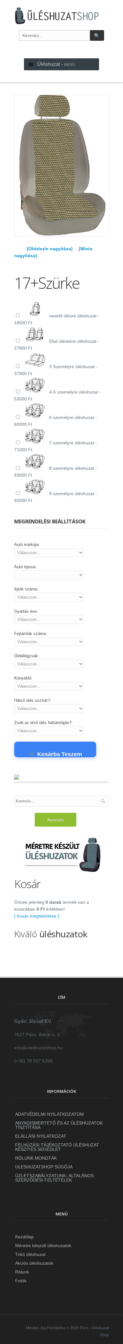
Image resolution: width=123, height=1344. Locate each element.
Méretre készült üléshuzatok (43, 1245)
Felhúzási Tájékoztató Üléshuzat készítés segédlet (57, 1147)
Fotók (20, 1280)
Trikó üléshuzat (30, 1254)
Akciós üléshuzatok (34, 1263)
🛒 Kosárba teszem (55, 754)
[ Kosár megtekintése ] (36, 915)
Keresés (55, 819)
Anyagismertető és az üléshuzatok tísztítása (59, 1125)
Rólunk (22, 1271)
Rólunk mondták (36, 1158)
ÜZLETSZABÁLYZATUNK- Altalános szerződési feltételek (54, 1178)
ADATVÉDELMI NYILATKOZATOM (49, 1114)
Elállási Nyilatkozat (40, 1136)
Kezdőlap (24, 1236)
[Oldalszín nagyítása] (50, 248)
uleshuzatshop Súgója (44, 1166)
